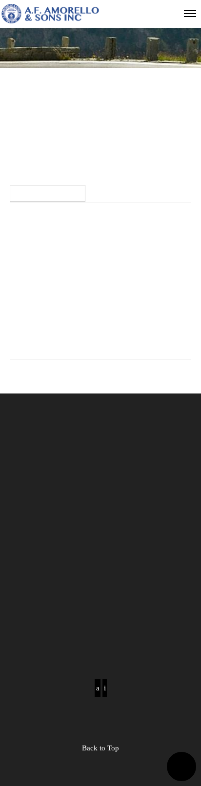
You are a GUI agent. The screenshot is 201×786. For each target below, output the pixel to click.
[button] (181, 766)
